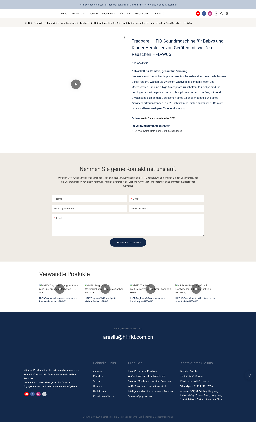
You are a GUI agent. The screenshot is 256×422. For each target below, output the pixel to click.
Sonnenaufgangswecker (140, 396)
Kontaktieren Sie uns (103, 396)
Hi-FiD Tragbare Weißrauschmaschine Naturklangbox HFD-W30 (147, 300)
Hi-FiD (27, 22)
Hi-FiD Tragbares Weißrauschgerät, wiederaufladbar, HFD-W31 (101, 300)
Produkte (38, 22)
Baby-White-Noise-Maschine (61, 22)
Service (97, 381)
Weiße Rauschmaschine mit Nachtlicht (148, 386)
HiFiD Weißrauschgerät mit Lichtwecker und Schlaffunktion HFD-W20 (195, 300)
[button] (164, 13)
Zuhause (97, 370)
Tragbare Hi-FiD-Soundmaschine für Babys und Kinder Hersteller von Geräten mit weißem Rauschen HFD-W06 (136, 22)
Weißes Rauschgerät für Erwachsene (146, 375)
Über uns (97, 386)
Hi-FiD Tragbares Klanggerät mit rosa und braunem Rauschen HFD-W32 (58, 300)
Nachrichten (99, 391)
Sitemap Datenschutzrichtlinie (158, 416)
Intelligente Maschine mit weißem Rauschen (150, 391)
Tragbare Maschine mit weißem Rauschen (149, 381)
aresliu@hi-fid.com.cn (198, 381)
